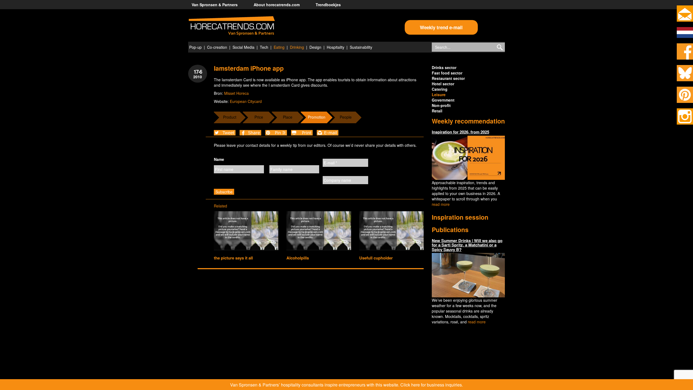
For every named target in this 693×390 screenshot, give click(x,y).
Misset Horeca (236, 93)
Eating (279, 47)
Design (315, 47)
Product (229, 117)
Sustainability (361, 47)
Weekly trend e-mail (441, 27)
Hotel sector (443, 83)
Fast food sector (447, 73)
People (346, 117)
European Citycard (246, 101)
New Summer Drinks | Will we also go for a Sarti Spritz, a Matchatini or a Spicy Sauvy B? (467, 245)
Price (258, 117)
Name (219, 159)
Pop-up (195, 47)
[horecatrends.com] (231, 26)
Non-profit (441, 105)
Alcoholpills (297, 258)
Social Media (243, 47)
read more (441, 204)
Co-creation (217, 47)
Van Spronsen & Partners (215, 4)
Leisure (439, 94)
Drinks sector (444, 67)
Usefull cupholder (376, 258)
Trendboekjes (328, 4)
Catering (439, 89)
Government (443, 100)
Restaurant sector (448, 78)
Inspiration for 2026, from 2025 (460, 132)
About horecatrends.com (277, 4)
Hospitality (335, 47)
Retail (437, 110)
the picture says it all (233, 258)
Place (287, 117)
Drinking (297, 47)
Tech (264, 47)
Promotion (316, 117)
